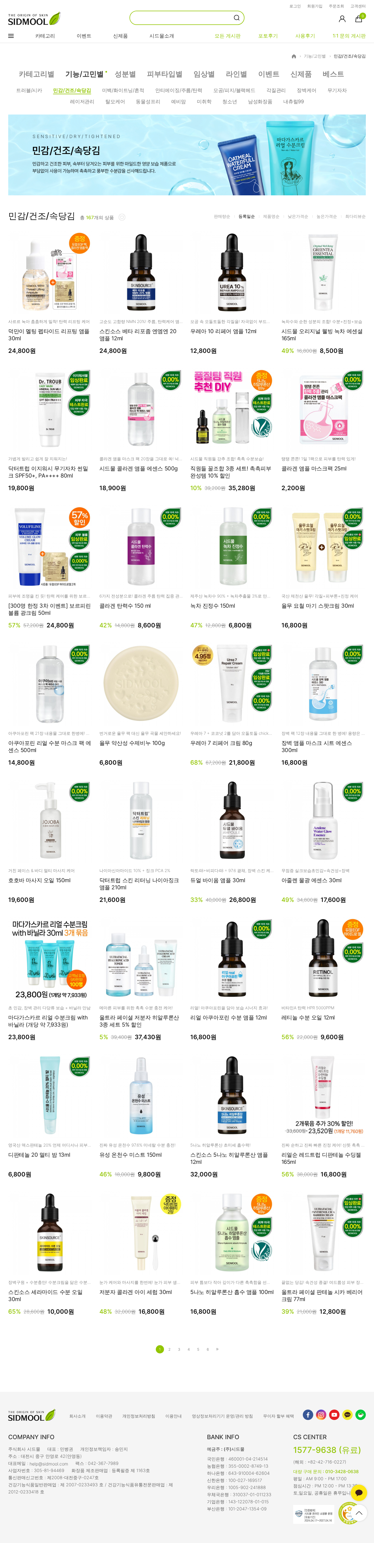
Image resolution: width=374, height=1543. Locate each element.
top (359, 1513)
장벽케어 (306, 90)
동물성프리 (148, 101)
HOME (294, 56)
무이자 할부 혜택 (278, 1416)
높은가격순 (327, 216)
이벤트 (84, 36)
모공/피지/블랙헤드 (234, 90)
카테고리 (45, 36)
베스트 (333, 74)
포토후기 (268, 36)
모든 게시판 (228, 36)
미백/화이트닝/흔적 (123, 90)
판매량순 (222, 216)
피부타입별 (165, 74)
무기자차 (337, 90)
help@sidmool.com (49, 1464)
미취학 (204, 101)
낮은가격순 (298, 216)
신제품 (120, 36)
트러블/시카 (29, 90)
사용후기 (305, 36)
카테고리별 (36, 74)
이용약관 (104, 1416)
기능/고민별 (315, 56)
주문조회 (336, 6)
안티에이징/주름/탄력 (178, 90)
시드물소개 (161, 36)
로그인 (295, 6)
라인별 (236, 74)
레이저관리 (82, 101)
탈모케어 (115, 101)
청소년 (229, 101)
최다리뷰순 (355, 216)
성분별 (125, 74)
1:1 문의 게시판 (349, 36)
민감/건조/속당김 (350, 56)
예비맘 (178, 101)
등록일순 (246, 216)
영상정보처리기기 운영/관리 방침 (222, 1416)
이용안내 (173, 1416)
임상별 (204, 74)
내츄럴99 (293, 101)
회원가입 (315, 6)
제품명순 (271, 216)
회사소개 (77, 1416)
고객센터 (358, 6)
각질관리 (276, 90)
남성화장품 (260, 101)
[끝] (217, 1349)
